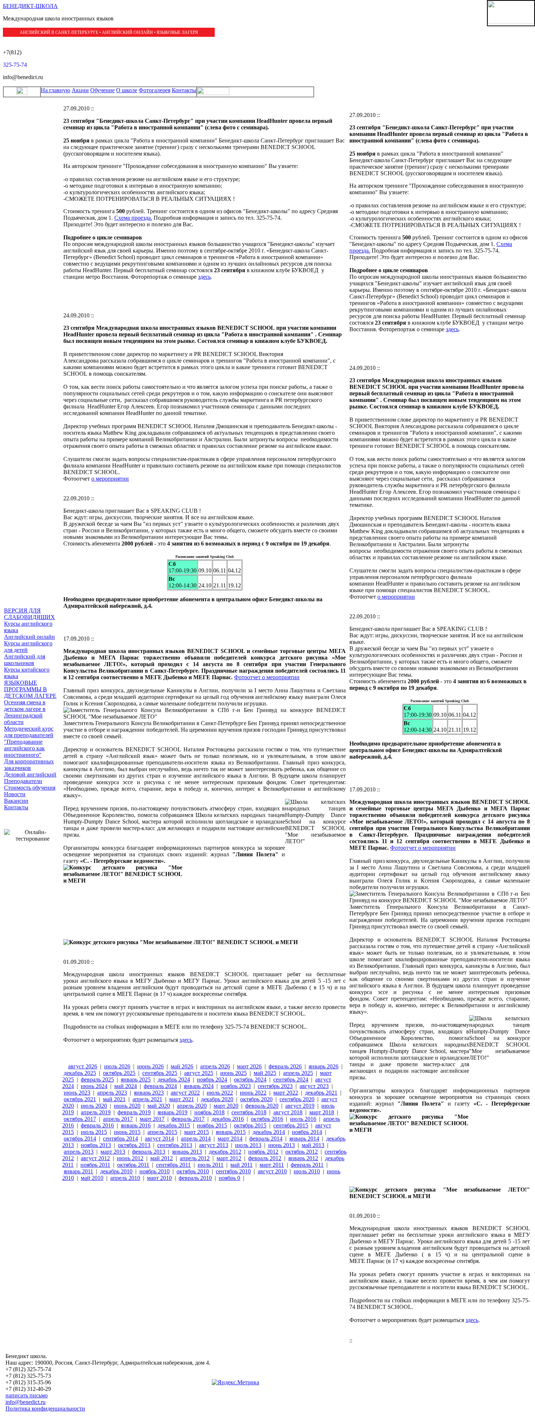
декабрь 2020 (217, 1099)
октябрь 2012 (301, 1152)
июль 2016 (303, 1119)
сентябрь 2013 (174, 1145)
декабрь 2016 (227, 1119)
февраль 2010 (195, 1178)
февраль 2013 (148, 1152)
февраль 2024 (160, 1086)
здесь (204, 277)
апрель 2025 (298, 1073)
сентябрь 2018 (248, 1112)
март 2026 (249, 1066)
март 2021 (181, 1099)
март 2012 (229, 1158)
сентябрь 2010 (233, 1171)
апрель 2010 (125, 1178)
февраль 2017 (188, 1119)
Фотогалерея (154, 90)
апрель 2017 (118, 1119)
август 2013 (213, 1145)
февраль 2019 (134, 1112)
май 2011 (241, 1165)
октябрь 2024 (250, 1079)
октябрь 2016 (267, 1119)
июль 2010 (307, 1171)
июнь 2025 (233, 1073)
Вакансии (16, 801)
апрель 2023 (112, 1093)
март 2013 (112, 1152)
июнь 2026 (150, 1066)
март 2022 (285, 1093)
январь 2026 (323, 1066)
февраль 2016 (97, 1125)
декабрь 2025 (80, 1073)
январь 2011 (78, 1171)
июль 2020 (94, 1106)
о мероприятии (110, 479)
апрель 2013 (79, 1152)
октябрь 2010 (193, 1171)
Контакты (184, 90)
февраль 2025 (97, 1079)
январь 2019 (172, 1112)
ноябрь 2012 (263, 1152)
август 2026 (82, 1066)
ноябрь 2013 (96, 1145)
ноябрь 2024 (212, 1079)
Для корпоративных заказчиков (29, 764)
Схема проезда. (133, 218)
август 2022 (185, 1093)
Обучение (102, 90)
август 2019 (299, 1106)
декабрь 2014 (269, 1132)
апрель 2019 (96, 1112)
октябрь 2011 (133, 1165)
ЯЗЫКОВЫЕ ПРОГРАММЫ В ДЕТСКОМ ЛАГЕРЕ (30, 689)
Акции (80, 90)
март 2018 (321, 1112)
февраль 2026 (285, 1066)
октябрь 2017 (80, 1119)
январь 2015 (231, 1132)
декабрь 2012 (225, 1152)
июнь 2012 (130, 1158)
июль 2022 (220, 1093)
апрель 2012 (195, 1158)
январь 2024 (199, 1086)
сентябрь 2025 (159, 1073)
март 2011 (271, 1165)
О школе (126, 90)
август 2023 (314, 1086)
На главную (55, 90)
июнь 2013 (281, 1145)
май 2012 (161, 1158)
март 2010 (159, 1178)
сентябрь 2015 (290, 1125)
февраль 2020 (261, 1106)
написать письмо (26, 1395)
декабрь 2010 (116, 1171)
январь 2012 (303, 1158)
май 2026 (182, 1066)
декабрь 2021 (321, 1093)
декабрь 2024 (174, 1079)
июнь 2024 (94, 1086)
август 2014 (159, 1138)
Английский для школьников (24, 659)
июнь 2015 (127, 1132)
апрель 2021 (147, 1099)
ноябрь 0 (229, 1178)
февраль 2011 (307, 1165)
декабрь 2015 (174, 1125)
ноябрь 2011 (95, 1165)
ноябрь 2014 (307, 1132)
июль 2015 (94, 1132)
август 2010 (272, 1171)
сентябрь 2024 (290, 1079)
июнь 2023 (77, 1093)
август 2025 (198, 1073)
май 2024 (125, 1086)
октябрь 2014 (80, 1138)
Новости (14, 794)
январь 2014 (304, 1138)
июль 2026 (117, 1066)
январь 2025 (136, 1079)
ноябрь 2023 (236, 1086)
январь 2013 (187, 1152)
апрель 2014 (196, 1138)
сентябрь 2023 (275, 1086)
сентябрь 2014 (120, 1138)
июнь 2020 (127, 1106)
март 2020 (226, 1106)
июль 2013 (248, 1145)
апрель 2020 (192, 1106)
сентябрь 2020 (297, 1099)
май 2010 (92, 1178)
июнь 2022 (253, 1093)
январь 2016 (136, 1125)
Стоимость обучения (29, 788)
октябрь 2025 (119, 1073)
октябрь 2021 (80, 1099)
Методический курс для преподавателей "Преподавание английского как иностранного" (29, 741)
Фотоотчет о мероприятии (267, 677)
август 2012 (95, 1158)
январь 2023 (149, 1093)
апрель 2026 (215, 1066)
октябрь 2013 (134, 1145)
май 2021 (114, 1099)
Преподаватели (23, 781)
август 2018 (287, 1112)
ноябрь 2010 (154, 1171)
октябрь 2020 (256, 1099)
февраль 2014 (265, 1138)
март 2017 (152, 1119)
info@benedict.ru (25, 1402)
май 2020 (158, 1106)
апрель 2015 (162, 1132)
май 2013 (313, 1145)
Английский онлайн (29, 637)
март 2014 (230, 1138)
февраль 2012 (264, 1158)
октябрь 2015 (250, 1125)
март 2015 (196, 1132)
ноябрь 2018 (209, 1112)
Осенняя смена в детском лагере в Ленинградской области (24, 712)
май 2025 (265, 1073)
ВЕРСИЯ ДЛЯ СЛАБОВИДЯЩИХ (29, 613)
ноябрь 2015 (212, 1125)
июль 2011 (210, 1165)
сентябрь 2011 (173, 1165)
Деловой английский (30, 774)
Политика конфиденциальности (45, 1408)
